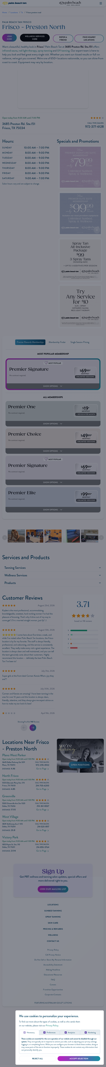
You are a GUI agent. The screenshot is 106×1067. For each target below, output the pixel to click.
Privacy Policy (52, 1025)
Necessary (31, 1032)
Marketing (92, 1032)
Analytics (71, 1032)
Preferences (51, 1032)
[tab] (29, 1032)
